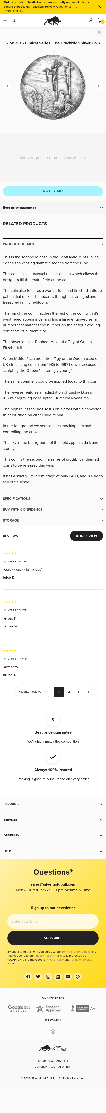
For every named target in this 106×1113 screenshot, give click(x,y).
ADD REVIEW (86, 536)
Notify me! (53, 191)
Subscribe (53, 938)
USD (61, 1067)
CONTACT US (14, 11)
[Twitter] (38, 977)
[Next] (98, 86)
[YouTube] (68, 977)
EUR (68, 1067)
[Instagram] (48, 977)
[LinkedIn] (58, 977)
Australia (62, 1061)
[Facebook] (28, 977)
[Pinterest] (78, 977)
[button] (53, 207)
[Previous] (7, 86)
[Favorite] (99, 32)
